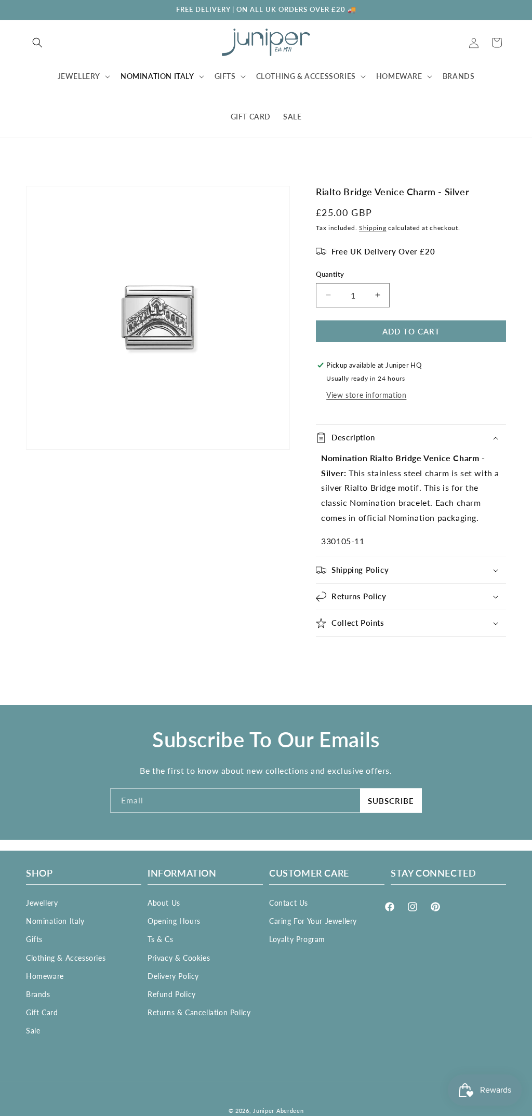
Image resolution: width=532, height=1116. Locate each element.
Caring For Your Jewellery (313, 921)
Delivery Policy (173, 976)
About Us (164, 902)
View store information (366, 395)
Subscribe (391, 800)
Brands (38, 994)
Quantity (330, 274)
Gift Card (42, 1012)
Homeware (45, 976)
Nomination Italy (55, 921)
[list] (158, 318)
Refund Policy (172, 994)
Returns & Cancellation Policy (199, 1012)
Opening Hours (174, 921)
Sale (33, 1030)
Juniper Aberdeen (278, 1110)
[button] (37, 42)
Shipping (373, 228)
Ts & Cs (160, 939)
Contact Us (288, 902)
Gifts (34, 939)
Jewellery (42, 902)
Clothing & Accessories (65, 957)
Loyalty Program (297, 939)
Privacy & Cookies (179, 957)
